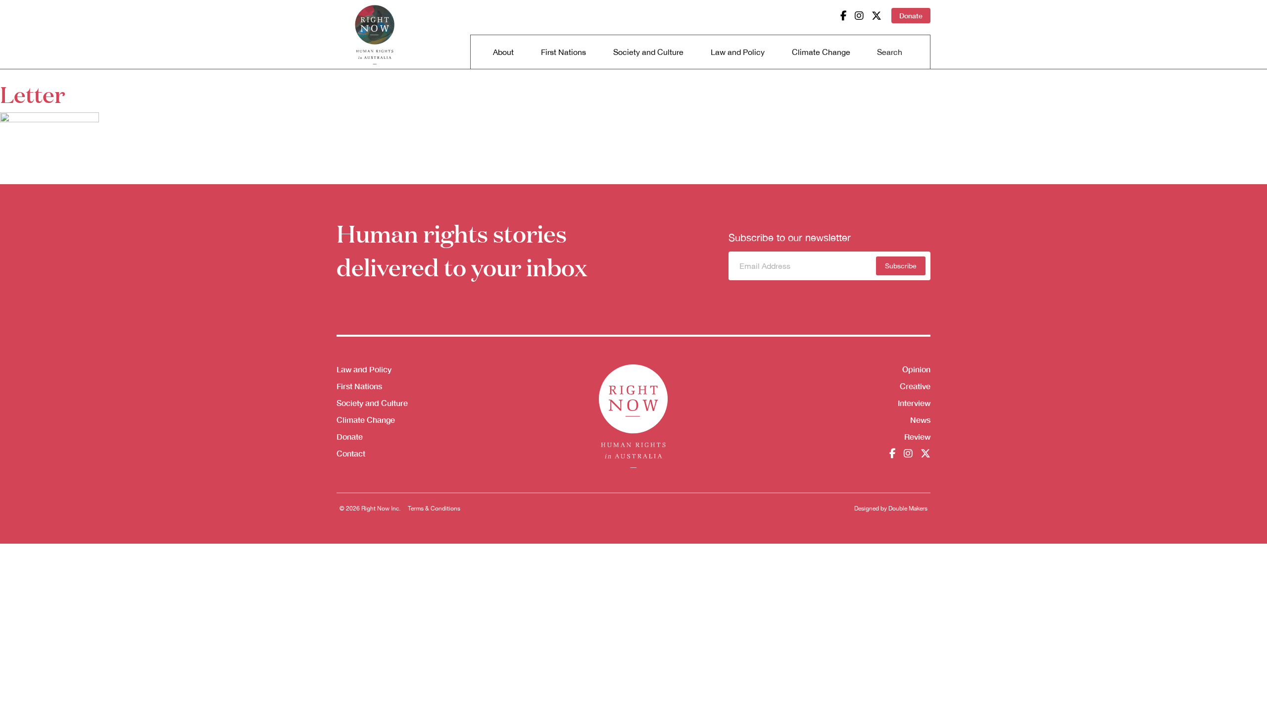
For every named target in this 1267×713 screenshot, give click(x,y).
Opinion (916, 369)
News (920, 419)
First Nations (563, 52)
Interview (914, 402)
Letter (32, 93)
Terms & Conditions (434, 508)
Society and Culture (648, 52)
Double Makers (907, 508)
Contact (351, 453)
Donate (911, 15)
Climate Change (821, 52)
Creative (915, 386)
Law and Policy (738, 52)
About (503, 52)
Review (917, 436)
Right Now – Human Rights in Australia (374, 34)
